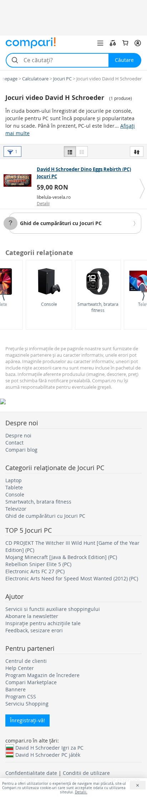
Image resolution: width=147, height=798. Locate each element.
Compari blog (21, 449)
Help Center (19, 668)
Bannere (15, 689)
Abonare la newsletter (31, 616)
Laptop (13, 480)
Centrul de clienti (26, 661)
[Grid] (82, 151)
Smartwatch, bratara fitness (97, 307)
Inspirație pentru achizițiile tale (43, 623)
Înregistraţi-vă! (27, 720)
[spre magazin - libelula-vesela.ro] (19, 180)
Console (49, 304)
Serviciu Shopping (27, 703)
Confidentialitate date (31, 773)
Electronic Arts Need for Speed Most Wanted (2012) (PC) (71, 578)
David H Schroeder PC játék (47, 754)
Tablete (14, 487)
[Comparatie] (112, 43)
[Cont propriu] (137, 43)
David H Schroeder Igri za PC (49, 747)
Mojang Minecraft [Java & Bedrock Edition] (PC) (61, 557)
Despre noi (18, 435)
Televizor (15, 508)
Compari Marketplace (31, 682)
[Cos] (125, 43)
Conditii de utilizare (86, 773)
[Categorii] (100, 43)
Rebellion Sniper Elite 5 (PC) (38, 564)
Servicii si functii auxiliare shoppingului (52, 609)
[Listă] (70, 151)
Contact (14, 442)
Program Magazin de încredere (42, 675)
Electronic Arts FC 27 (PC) (35, 571)
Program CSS (20, 696)
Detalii (43, 203)
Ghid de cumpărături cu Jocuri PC (61, 223)
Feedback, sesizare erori (34, 630)
